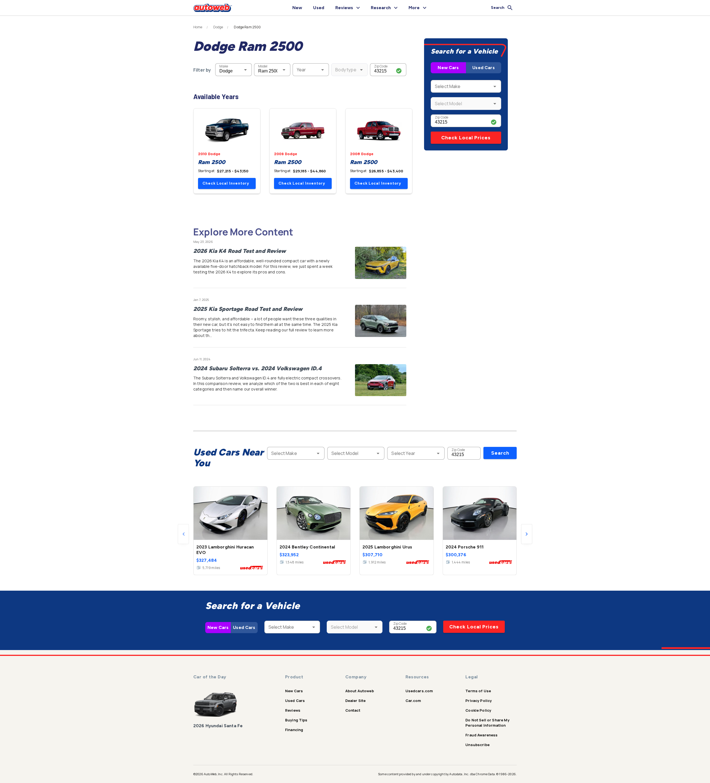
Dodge (218, 27)
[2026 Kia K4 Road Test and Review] (380, 263)
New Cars (448, 67)
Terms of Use (478, 690)
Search (500, 453)
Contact (352, 710)
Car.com (413, 700)
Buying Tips (296, 719)
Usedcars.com (419, 690)
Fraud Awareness (481, 734)
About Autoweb (359, 690)
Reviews (292, 710)
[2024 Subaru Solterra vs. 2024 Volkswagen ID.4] (380, 380)
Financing (294, 729)
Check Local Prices (466, 138)
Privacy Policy (478, 700)
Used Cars (483, 67)
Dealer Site (355, 700)
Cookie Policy (478, 710)
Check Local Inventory (225, 183)
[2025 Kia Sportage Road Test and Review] (380, 321)
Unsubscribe (477, 744)
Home (197, 27)
